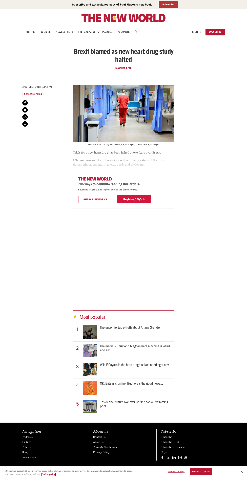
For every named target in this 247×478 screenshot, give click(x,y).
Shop (25, 452)
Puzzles (107, 32)
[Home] (123, 18)
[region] (123, 472)
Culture (45, 32)
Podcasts (123, 32)
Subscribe (168, 4)
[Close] (241, 471)
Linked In (25, 117)
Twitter (25, 110)
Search (135, 32)
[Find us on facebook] (162, 458)
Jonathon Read (123, 68)
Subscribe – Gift (170, 442)
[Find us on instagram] (180, 458)
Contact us (99, 437)
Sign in (196, 32)
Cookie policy (48, 474)
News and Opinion (33, 94)
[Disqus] (123, 256)
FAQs (164, 452)
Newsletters (64, 32)
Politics (30, 32)
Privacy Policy (101, 452)
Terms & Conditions (105, 447)
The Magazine (87, 32)
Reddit (25, 124)
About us (98, 442)
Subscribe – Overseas (173, 447)
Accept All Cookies (201, 471)
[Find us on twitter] (168, 458)
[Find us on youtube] (186, 458)
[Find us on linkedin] (174, 458)
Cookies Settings (176, 471)
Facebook (25, 102)
